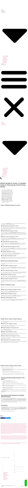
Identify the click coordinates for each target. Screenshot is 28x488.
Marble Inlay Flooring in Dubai (4, 435)
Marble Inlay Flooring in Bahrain (14, 437)
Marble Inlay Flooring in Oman (10, 438)
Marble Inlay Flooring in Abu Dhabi (12, 435)
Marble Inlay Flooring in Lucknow (17, 425)
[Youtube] (8, 457)
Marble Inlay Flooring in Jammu (9, 429)
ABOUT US (2, 10)
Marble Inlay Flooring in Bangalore (21, 423)
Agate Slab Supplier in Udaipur (8, 443)
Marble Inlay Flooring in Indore (19, 424)
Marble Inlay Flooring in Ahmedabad (12, 423)
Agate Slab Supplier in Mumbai (20, 442)
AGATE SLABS (5, 59)
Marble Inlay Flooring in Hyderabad (11, 424)
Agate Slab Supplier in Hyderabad (16, 443)
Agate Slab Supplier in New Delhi (12, 442)
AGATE (4, 476)
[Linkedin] (4, 457)
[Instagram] (6, 457)
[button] (14, 93)
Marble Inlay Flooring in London (8, 436)
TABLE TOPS (4, 57)
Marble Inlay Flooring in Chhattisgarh (12, 427)
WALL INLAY (4, 61)
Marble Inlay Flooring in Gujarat (8, 428)
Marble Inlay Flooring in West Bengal (7, 433)
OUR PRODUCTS (3, 64)
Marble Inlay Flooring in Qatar (21, 437)
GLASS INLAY (5, 174)
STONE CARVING (5, 60)
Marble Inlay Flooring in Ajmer (4, 423)
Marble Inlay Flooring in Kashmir (17, 429)
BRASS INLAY (5, 465)
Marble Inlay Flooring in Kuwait (22, 436)
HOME (2, 9)
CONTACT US (3, 11)
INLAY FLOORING (5, 464)
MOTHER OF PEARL (5, 56)
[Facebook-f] (1, 457)
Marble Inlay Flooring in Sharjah (20, 435)
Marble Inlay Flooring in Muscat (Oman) (5, 437)
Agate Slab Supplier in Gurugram (4, 442)
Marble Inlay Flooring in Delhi (20, 427)
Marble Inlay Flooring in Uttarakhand (15, 432)
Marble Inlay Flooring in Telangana (6, 432)
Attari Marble (13, 485)
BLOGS (2, 63)
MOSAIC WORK (5, 58)
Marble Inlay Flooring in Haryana (16, 428)
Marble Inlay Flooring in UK (16, 436)
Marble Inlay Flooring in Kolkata (8, 425)
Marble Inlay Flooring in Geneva (17, 438)
